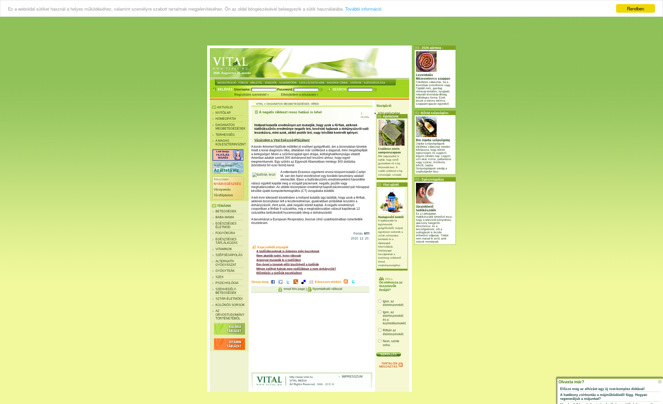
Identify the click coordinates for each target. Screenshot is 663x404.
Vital (259, 103)
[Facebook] (273, 284)
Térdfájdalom (223, 195)
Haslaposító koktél (390, 217)
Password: (285, 89)
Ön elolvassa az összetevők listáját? (390, 286)
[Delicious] (303, 284)
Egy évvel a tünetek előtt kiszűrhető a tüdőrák (287, 264)
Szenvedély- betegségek (226, 291)
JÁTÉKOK (356, 82)
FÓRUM (243, 82)
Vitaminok (223, 249)
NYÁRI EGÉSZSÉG (227, 184)
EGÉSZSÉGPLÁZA (374, 82)
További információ (363, 8)
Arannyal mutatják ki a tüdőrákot (278, 259)
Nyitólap (223, 113)
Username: (242, 89)
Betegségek (225, 211)
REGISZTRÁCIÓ (227, 82)
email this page (294, 289)
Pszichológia (227, 283)
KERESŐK (271, 82)
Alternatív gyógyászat (225, 263)
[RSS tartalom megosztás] (345, 284)
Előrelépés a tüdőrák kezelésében (279, 272)
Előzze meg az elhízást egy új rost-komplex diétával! (602, 389)
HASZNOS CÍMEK (337, 82)
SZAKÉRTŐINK (288, 82)
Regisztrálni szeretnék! (250, 94)
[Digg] (311, 284)
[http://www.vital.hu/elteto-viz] (227, 173)
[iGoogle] (280, 284)
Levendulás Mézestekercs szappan (433, 76)
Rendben (635, 8)
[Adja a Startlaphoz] (295, 284)
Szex (219, 277)
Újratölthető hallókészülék (426, 208)
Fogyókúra (225, 233)
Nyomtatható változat (327, 289)
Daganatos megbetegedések (230, 126)
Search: (340, 89)
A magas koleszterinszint (230, 142)
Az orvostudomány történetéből (229, 314)
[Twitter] (288, 284)
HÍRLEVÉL (256, 82)
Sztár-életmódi (228, 299)
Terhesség (225, 135)
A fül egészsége (389, 113)
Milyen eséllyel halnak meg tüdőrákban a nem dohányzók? (296, 268)
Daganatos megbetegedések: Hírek (292, 103)
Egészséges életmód (225, 225)
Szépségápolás (228, 255)
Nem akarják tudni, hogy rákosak (278, 255)
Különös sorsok (230, 305)
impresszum (352, 376)
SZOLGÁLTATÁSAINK (312, 82)
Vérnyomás (222, 189)
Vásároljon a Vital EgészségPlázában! (282, 140)
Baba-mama (224, 217)
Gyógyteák (225, 271)
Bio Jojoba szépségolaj (433, 140)
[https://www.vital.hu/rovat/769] (227, 160)
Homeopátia (225, 119)
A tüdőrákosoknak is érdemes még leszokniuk (287, 251)
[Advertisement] (331, 32)
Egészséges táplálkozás (226, 241)
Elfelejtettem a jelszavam (299, 94)
